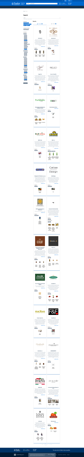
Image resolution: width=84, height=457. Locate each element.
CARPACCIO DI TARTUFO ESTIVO (43, 367)
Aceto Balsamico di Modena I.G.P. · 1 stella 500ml (41, 438)
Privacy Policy (60, 454)
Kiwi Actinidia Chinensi (39, 122)
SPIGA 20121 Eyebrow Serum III (39, 56)
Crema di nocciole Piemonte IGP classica (43, 266)
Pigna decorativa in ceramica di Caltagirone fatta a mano (39, 222)
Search (24, 17)
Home (24, 11)
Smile (53, 191)
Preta (53, 90)
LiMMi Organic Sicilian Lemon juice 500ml (57, 157)
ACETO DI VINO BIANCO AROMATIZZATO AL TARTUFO (36, 367)
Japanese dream (57, 404)
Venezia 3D (53, 333)
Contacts (68, 454)
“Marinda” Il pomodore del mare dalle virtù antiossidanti (49, 229)
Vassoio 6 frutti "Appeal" (40, 157)
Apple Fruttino (40, 334)
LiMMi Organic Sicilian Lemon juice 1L (53, 157)
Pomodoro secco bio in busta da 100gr (53, 300)
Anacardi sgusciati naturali (53, 264)
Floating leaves (53, 404)
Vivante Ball (53, 54)
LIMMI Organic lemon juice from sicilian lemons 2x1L (49, 158)
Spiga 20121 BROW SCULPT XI (36, 56)
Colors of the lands (49, 404)
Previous (47, 402)
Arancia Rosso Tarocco (55, 431)
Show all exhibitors (28, 4)
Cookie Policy (52, 454)
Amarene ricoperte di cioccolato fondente (49, 264)
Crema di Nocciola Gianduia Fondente (40, 266)
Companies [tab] (40, 23)
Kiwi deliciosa (43, 122)
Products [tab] (54, 23)
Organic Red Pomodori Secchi (49, 300)
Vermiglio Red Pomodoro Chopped (57, 300)
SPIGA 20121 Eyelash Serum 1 (43, 56)
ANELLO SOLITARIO (53, 368)
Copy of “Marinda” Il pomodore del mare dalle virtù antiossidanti (53, 229)
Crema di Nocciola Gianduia (36, 266)
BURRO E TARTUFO (40, 367)
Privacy (49, 454)
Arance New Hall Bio (40, 192)
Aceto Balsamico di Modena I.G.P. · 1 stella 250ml (38, 438)
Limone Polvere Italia (39, 403)
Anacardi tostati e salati (57, 263)
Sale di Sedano (53, 117)
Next (46, 366)
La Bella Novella (57, 228)
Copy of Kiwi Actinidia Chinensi (36, 123)
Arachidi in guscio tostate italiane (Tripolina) (40, 297)
